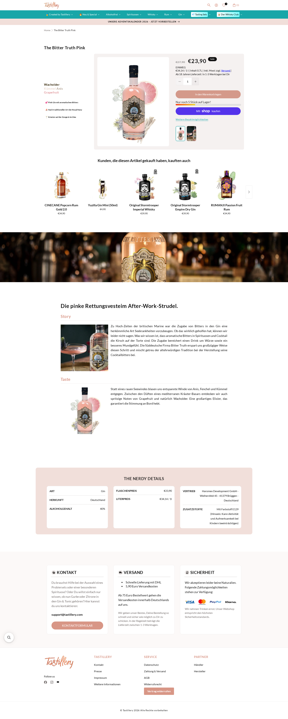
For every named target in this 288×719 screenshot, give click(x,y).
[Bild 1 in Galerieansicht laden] (180, 133)
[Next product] (249, 192)
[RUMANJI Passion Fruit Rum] (227, 185)
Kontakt (99, 664)
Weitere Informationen (107, 684)
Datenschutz (151, 664)
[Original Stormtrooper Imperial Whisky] (144, 185)
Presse (98, 671)
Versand (226, 70)
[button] (209, 5)
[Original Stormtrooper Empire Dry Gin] (185, 185)
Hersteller (200, 671)
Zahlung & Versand (155, 671)
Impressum (100, 677)
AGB (147, 677)
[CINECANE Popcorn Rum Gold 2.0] (61, 185)
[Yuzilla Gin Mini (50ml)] (103, 185)
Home (47, 30)
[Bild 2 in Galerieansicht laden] (191, 133)
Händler (198, 664)
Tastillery (128, 710)
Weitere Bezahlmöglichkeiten (192, 119)
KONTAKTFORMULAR (77, 625)
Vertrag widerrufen (159, 691)
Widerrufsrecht (153, 684)
